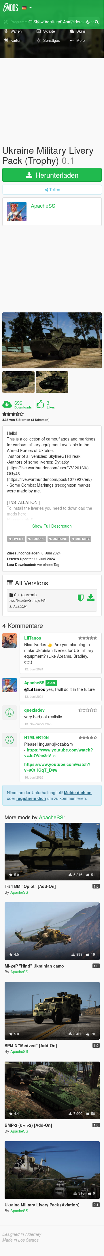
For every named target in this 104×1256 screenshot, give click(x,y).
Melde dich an (78, 792)
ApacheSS (43, 205)
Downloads (23, 407)
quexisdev (34, 710)
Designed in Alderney (21, 1234)
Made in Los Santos (20, 1240)
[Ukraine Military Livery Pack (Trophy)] (52, 340)
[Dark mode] (88, 21)
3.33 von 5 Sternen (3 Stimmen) (26, 419)
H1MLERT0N (36, 737)
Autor (51, 683)
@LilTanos (34, 689)
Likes (51, 407)
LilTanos (32, 638)
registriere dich (31, 798)
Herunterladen (55, 175)
